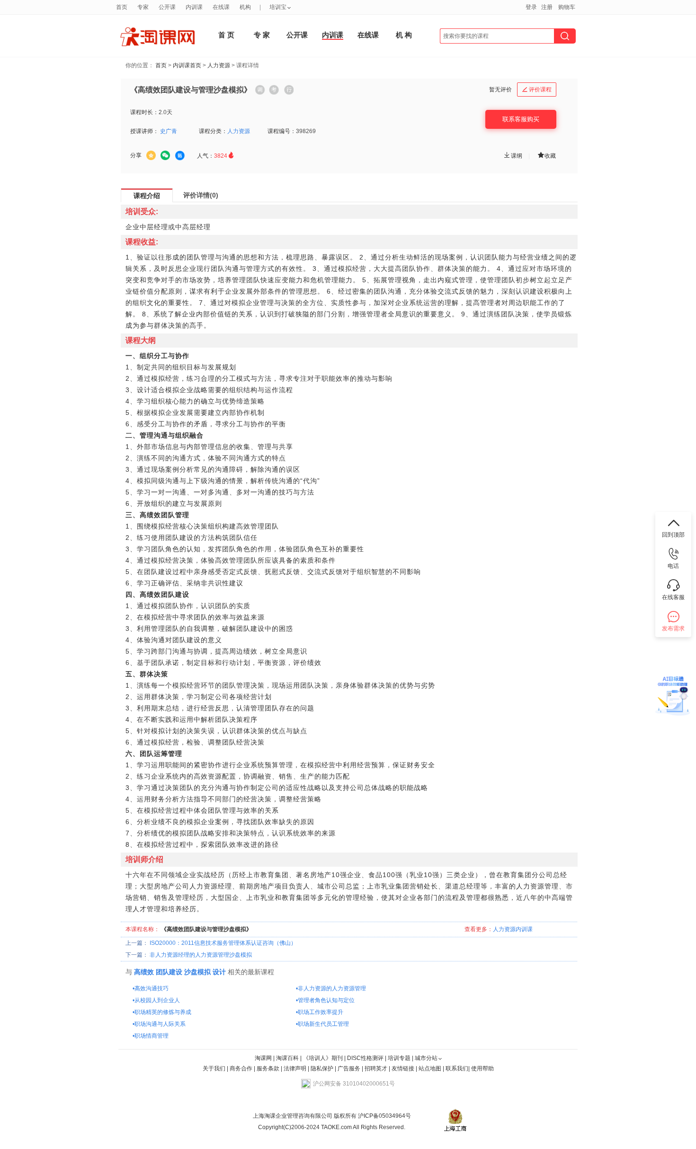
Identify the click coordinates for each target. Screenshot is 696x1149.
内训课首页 (187, 65)
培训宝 (277, 7)
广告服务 (349, 1068)
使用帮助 (482, 1068)
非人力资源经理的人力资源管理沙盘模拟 (201, 955)
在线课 (368, 35)
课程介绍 (147, 195)
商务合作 (241, 1068)
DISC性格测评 (365, 1058)
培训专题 (399, 1058)
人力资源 (218, 65)
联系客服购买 (520, 119)
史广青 (168, 131)
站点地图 (431, 1068)
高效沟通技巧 (151, 988)
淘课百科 (287, 1058)
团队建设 (169, 972)
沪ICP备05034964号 (384, 1116)
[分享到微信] (165, 155)
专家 (143, 7)
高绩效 (144, 972)
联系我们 (457, 1068)
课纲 (512, 156)
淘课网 (263, 1058)
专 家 (262, 35)
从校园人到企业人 (157, 1000)
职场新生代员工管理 (323, 1024)
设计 (219, 972)
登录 (531, 7)
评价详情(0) (200, 195)
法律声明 (295, 1068)
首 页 (226, 35)
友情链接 (403, 1068)
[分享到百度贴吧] (180, 156)
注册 (547, 7)
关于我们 (214, 1068)
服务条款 (269, 1068)
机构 (245, 7)
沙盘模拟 (197, 972)
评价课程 (537, 89)
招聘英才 (376, 1068)
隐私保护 (323, 1068)
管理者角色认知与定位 (326, 1000)
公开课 (297, 35)
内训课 (332, 35)
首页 (161, 65)
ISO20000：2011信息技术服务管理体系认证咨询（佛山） (223, 943)
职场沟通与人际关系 (160, 1024)
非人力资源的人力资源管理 (332, 988)
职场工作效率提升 (320, 1012)
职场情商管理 (151, 1035)
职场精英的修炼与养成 (162, 1012)
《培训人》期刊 (323, 1058)
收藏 (546, 155)
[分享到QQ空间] (151, 155)
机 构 (404, 35)
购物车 (566, 7)
